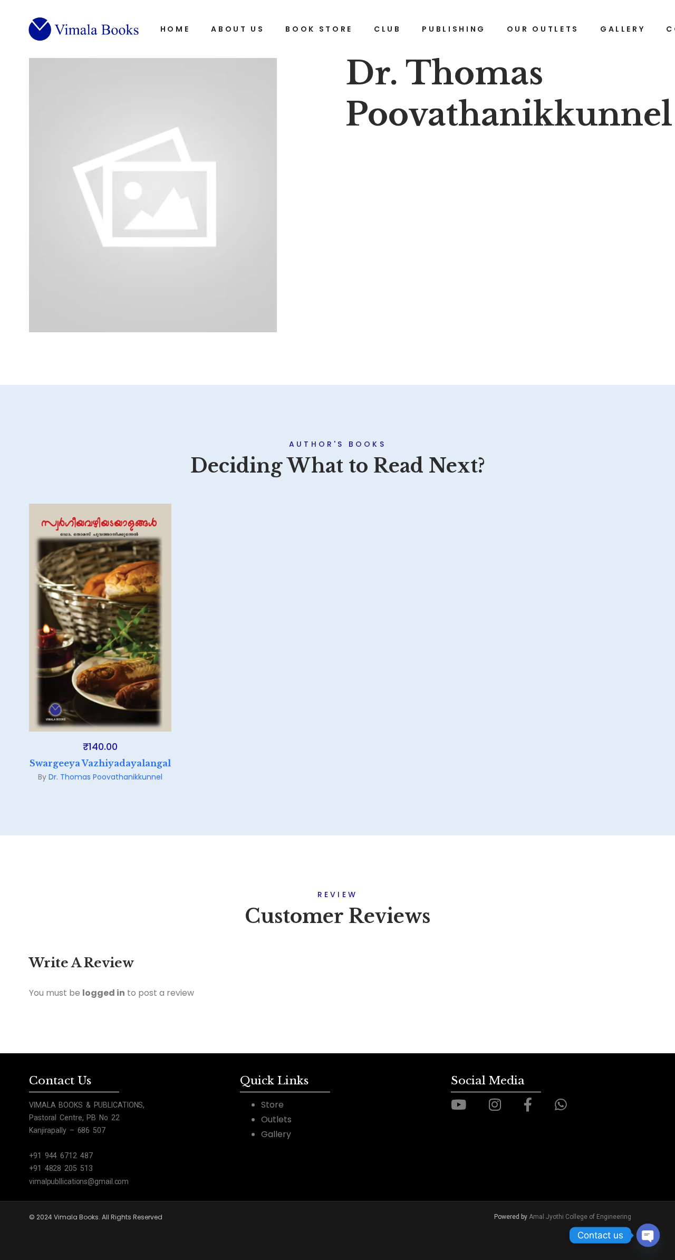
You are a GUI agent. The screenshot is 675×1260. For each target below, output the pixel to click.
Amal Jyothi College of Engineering (580, 1216)
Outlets (276, 1119)
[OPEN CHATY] (648, 1235)
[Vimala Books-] (84, 29)
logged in (103, 993)
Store (272, 1105)
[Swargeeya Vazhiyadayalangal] (100, 618)
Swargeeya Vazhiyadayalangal (100, 763)
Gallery (276, 1134)
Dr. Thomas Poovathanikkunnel (105, 777)
